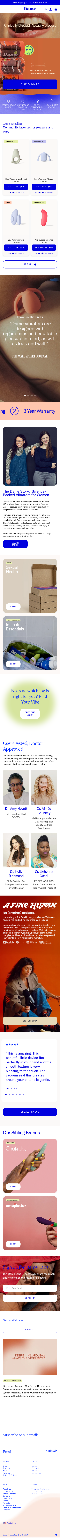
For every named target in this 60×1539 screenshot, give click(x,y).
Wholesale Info (10, 1505)
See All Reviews (30, 1112)
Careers (6, 1496)
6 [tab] (23, 1094)
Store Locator (9, 1494)
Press (5, 1501)
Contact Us (8, 1491)
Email (33, 1466)
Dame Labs (7, 1498)
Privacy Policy (38, 1491)
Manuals (6, 1503)
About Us (7, 1489)
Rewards (6, 1473)
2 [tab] (28, 395)
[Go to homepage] (30, 9)
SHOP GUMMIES (30, 84)
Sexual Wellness (13, 1320)
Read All (30, 1329)
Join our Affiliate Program (12, 1509)
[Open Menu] (5, 9)
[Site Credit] (56, 1535)
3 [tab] (32, 395)
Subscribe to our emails (20, 1434)
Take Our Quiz (30, 714)
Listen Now (30, 1020)
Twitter (34, 1471)
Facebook (35, 1468)
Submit (51, 1451)
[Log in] (50, 9)
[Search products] (46, 9)
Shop (13, 606)
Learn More (15, 544)
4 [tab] (35, 395)
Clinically (10, 25)
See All (28, 264)
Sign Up (30, 1298)
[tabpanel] (30, 352)
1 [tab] (25, 395)
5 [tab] (20, 1094)
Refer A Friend (10, 1475)
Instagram (35, 1473)
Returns (6, 1468)
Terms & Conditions (40, 1489)
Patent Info (37, 1494)
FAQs (5, 1471)
